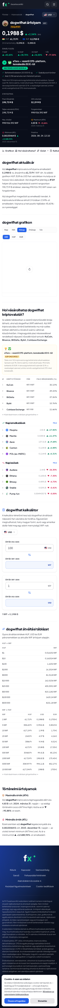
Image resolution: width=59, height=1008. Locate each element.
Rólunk (13, 870)
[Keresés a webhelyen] (47, 4)
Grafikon (9, 150)
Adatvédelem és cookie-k (29, 881)
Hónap (22, 230)
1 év (41, 230)
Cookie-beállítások (45, 886)
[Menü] (54, 4)
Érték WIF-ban (12, 559)
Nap (6, 230)
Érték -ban (12, 542)
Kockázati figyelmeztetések (18, 886)
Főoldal (5, 15)
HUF (14, 237)
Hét (13, 230)
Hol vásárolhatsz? (27, 150)
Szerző (16, 875)
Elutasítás (42, 1001)
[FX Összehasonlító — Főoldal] (29, 858)
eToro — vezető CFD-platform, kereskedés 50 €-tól (28, 353)
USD (6, 237)
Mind (55, 423)
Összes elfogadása (16, 1001)
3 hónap (32, 230)
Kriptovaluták (17, 15)
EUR (21, 237)
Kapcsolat (25, 870)
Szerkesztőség (42, 870)
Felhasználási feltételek (35, 875)
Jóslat (43, 150)
